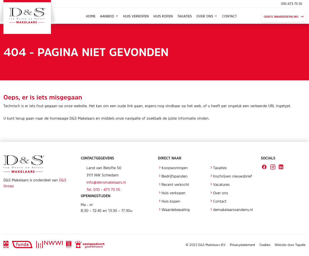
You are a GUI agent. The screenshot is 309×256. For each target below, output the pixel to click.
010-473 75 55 (291, 4)
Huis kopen (163, 16)
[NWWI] (49, 245)
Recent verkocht (175, 184)
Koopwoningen (175, 167)
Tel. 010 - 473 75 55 (103, 189)
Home (90, 16)
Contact (229, 16)
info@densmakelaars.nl (106, 182)
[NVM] (5, 245)
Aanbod (107, 16)
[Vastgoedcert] (90, 245)
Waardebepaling (176, 209)
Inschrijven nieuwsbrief (232, 176)
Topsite (300, 245)
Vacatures (221, 184)
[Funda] (22, 245)
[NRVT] (68, 245)
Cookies (264, 245)
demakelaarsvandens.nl (233, 209)
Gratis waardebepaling (281, 17)
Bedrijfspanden (175, 176)
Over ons (205, 16)
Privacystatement (242, 245)
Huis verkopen (136, 16)
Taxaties (184, 16)
